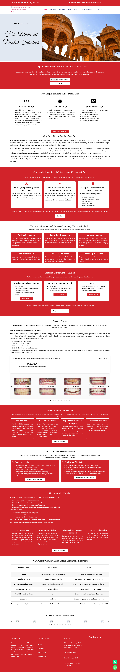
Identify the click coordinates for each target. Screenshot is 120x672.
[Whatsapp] (115, 667)
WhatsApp (90, 2)
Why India (53, 9)
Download (16, 3)
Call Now (36, 3)
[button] (2, 38)
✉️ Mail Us (24, 3)
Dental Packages (86, 9)
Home (45, 9)
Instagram (73, 2)
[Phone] (115, 662)
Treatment (62, 9)
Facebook (82, 2)
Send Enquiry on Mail (71, 658)
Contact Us (98, 9)
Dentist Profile (73, 9)
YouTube (98, 2)
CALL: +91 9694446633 (71, 653)
